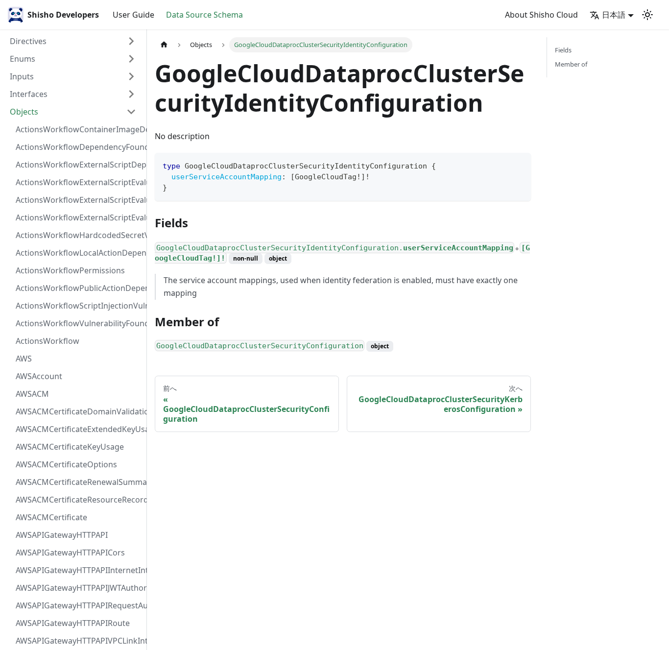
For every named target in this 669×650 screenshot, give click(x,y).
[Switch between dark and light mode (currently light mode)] (647, 15)
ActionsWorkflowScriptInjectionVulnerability (79, 305)
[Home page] (164, 44)
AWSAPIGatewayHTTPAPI (62, 535)
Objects (24, 111)
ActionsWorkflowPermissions (70, 270)
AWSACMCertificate (51, 517)
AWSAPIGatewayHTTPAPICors (70, 552)
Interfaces (29, 94)
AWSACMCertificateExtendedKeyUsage (79, 429)
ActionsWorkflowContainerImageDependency (79, 129)
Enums (22, 58)
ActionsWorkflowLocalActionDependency (79, 252)
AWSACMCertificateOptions (66, 464)
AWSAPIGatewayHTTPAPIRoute (73, 623)
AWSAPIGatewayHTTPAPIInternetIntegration (79, 570)
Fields (563, 50)
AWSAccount (39, 376)
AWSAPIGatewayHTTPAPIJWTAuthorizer (79, 587)
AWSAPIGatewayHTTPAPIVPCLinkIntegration (79, 640)
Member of (571, 64)
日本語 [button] (613, 14)
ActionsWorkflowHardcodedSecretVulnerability (79, 235)
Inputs (22, 76)
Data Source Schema (204, 14)
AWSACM (32, 393)
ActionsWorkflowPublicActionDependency (79, 288)
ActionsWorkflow (47, 341)
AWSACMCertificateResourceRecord (79, 499)
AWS (24, 358)
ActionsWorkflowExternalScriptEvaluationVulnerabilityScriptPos (79, 199)
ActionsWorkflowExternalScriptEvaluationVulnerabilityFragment (79, 182)
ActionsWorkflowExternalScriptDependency (79, 164)
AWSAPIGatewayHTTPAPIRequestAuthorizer (79, 605)
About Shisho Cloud (541, 14)
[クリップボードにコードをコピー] (519, 165)
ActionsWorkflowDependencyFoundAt (79, 147)
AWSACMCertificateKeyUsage (70, 446)
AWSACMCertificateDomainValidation (79, 411)
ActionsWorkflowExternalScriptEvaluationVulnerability (79, 217)
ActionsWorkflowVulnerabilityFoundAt (79, 323)
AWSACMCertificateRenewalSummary (79, 482)
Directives (28, 41)
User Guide (133, 14)
